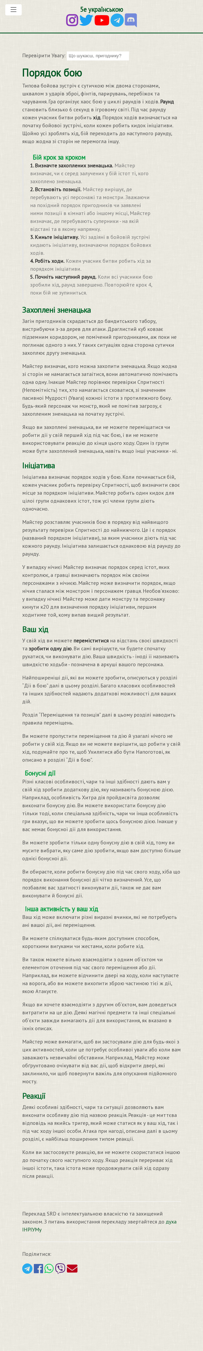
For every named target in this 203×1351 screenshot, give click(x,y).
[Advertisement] (101, 1312)
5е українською (101, 9)
